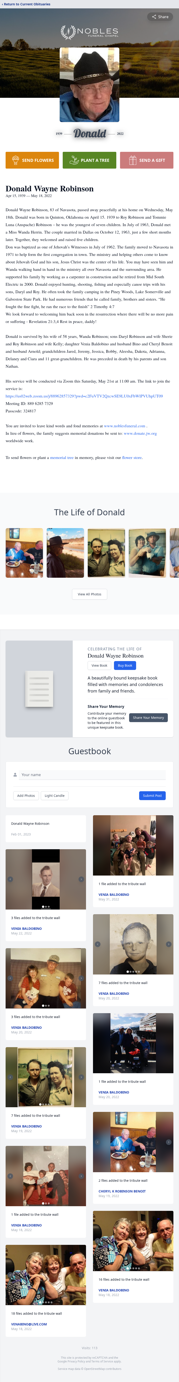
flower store (132, 457)
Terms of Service (102, 1361)
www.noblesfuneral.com (125, 425)
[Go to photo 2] (46, 907)
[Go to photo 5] (51, 1104)
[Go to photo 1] (43, 907)
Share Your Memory (148, 717)
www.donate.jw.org (140, 433)
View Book (99, 665)
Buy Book (125, 665)
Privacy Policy (76, 1361)
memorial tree (62, 457)
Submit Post (152, 795)
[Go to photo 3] (49, 907)
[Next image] (81, 879)
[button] (46, 879)
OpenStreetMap (94, 1369)
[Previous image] (10, 879)
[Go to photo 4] (49, 1104)
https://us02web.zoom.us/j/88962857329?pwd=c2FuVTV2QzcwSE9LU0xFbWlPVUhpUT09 (84, 396)
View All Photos (89, 594)
